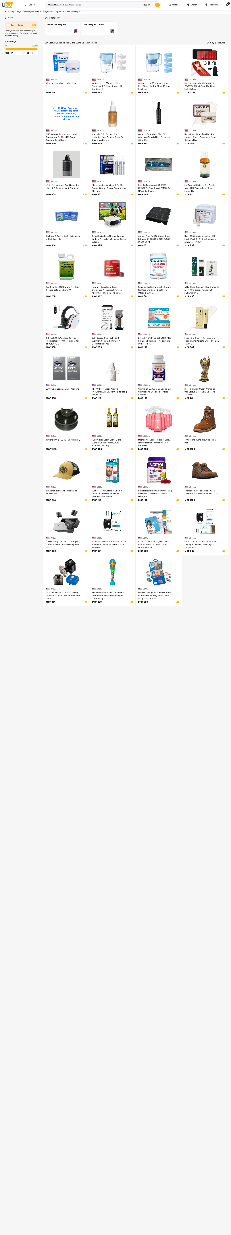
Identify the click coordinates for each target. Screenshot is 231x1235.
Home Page (10, 12)
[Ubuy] (7, 4)
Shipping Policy (11, 35)
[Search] (157, 5)
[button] (174, 5)
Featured (221, 42)
